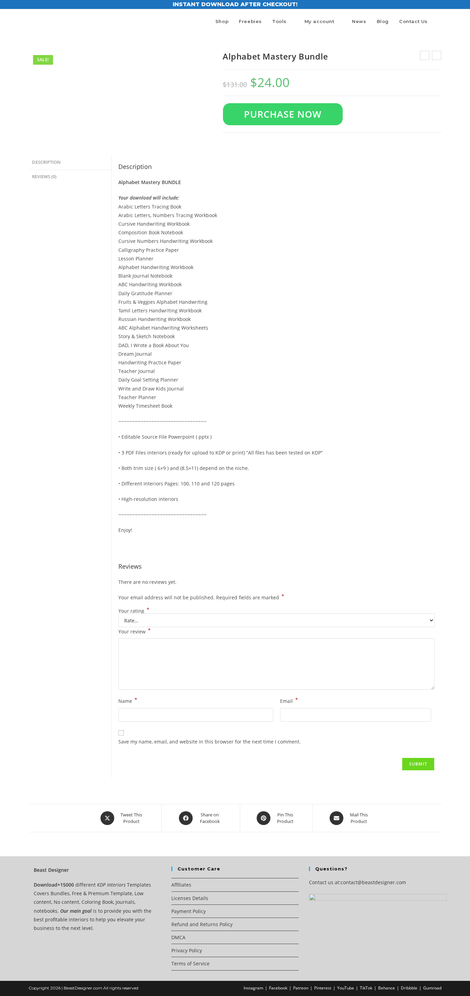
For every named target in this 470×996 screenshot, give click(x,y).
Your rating (133, 611)
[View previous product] (424, 55)
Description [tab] (46, 162)
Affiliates (181, 884)
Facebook (278, 988)
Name (127, 700)
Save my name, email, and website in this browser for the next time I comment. (209, 741)
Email (289, 700)
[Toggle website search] (440, 21)
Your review (134, 631)
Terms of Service (190, 963)
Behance (386, 988)
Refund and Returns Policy (202, 924)
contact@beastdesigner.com (373, 882)
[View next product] (436, 55)
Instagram (253, 988)
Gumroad (432, 988)
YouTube (345, 988)
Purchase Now (283, 114)
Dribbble (409, 988)
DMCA (178, 937)
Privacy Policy (186, 950)
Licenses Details (189, 898)
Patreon (300, 988)
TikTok (366, 988)
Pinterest (322, 988)
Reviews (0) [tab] (44, 177)
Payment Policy (188, 911)
